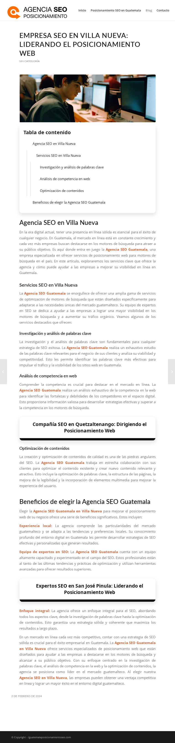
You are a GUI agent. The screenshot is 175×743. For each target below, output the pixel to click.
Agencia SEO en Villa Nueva (54, 143)
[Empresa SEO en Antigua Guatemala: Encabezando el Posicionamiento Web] (3, 371)
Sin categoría (29, 61)
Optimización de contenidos (62, 190)
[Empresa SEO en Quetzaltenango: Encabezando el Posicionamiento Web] (171, 371)
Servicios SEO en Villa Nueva (58, 155)
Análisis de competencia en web (65, 178)
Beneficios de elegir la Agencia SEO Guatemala (69, 202)
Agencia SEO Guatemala (44, 293)
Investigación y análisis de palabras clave (72, 167)
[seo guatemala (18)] (87, 98)
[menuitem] (82, 10)
